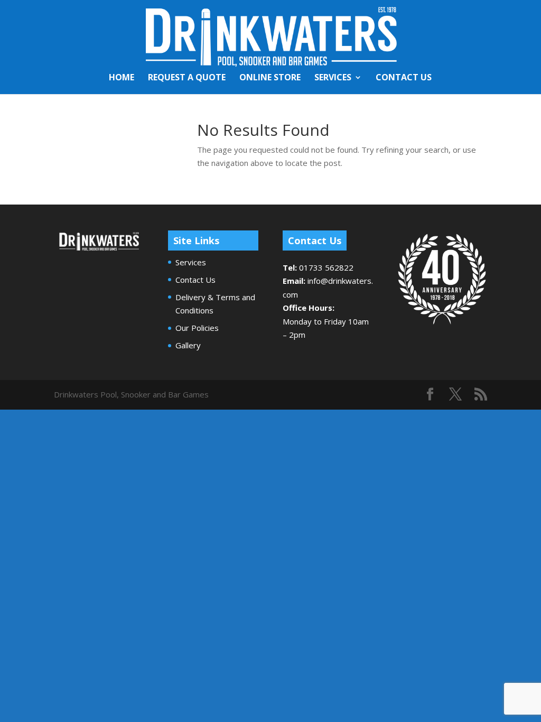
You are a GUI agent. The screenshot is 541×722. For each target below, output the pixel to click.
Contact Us (404, 78)
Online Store (270, 78)
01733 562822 (326, 267)
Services (332, 78)
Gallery (188, 345)
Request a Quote (187, 78)
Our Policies (197, 327)
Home (121, 78)
